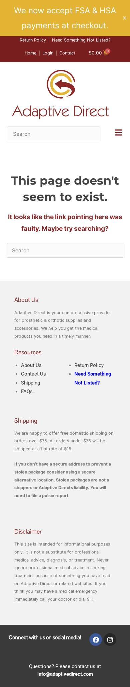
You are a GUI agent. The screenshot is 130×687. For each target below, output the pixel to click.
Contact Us (33, 374)
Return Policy (89, 365)
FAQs (27, 391)
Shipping (30, 383)
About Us (31, 365)
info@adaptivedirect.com (65, 674)
